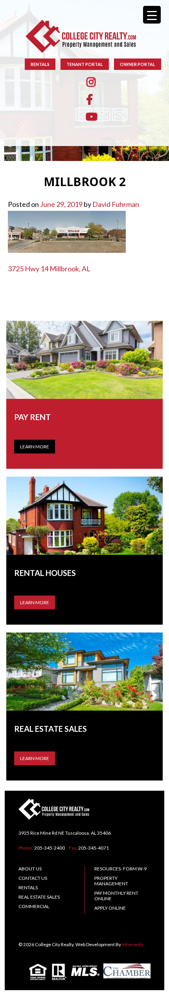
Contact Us (32, 878)
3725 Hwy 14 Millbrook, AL (49, 268)
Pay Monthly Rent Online (116, 895)
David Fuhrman (115, 204)
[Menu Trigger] (152, 15)
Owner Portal (137, 64)
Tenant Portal (84, 64)
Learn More (34, 447)
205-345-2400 (49, 848)
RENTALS (40, 64)
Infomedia (132, 944)
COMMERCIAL (34, 906)
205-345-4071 (93, 848)
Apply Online (110, 908)
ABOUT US (30, 869)
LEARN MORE (34, 602)
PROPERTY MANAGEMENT (111, 881)
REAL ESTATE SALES (39, 897)
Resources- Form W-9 (120, 869)
